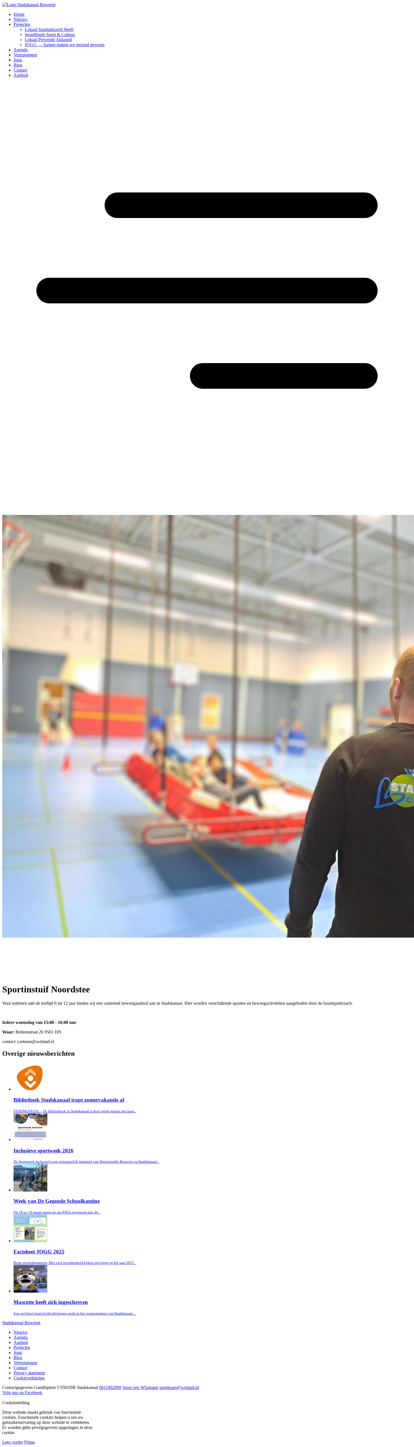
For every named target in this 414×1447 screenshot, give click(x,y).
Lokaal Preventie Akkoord (48, 39)
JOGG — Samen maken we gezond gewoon (64, 44)
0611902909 (110, 1387)
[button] (5, 87)
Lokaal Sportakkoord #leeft (49, 29)
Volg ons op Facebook (22, 1392)
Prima (29, 1442)
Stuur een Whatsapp (140, 1387)
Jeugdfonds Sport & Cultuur (50, 34)
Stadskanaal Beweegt (21, 1322)
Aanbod (21, 75)
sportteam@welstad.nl (179, 1387)
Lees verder (12, 1442)
